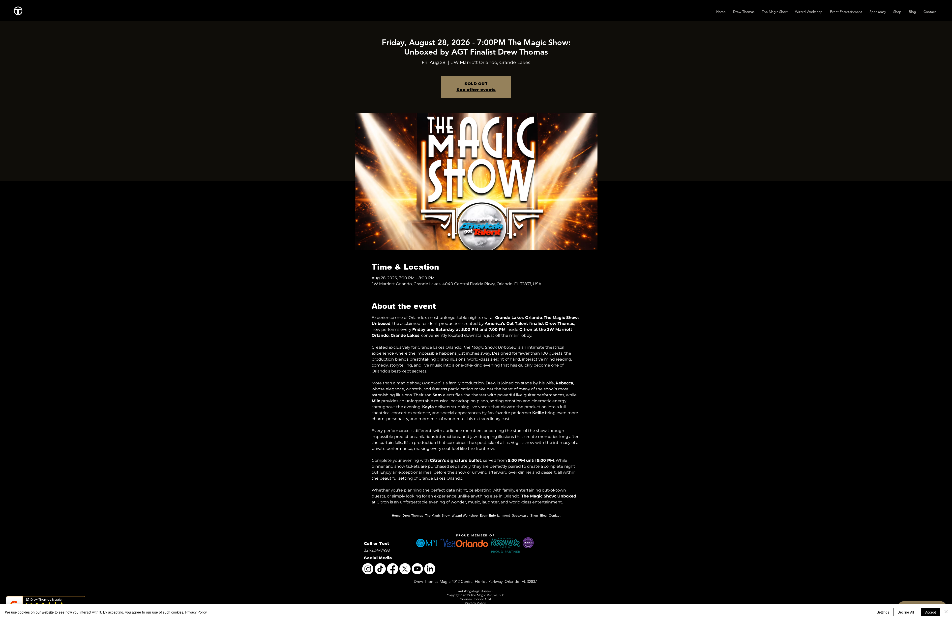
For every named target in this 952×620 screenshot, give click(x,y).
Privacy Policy (196, 612)
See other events (476, 89)
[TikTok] (380, 568)
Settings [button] (883, 612)
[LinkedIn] (429, 568)
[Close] (946, 612)
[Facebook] (392, 568)
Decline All (905, 612)
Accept (930, 612)
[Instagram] (367, 568)
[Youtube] (417, 568)
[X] (405, 568)
